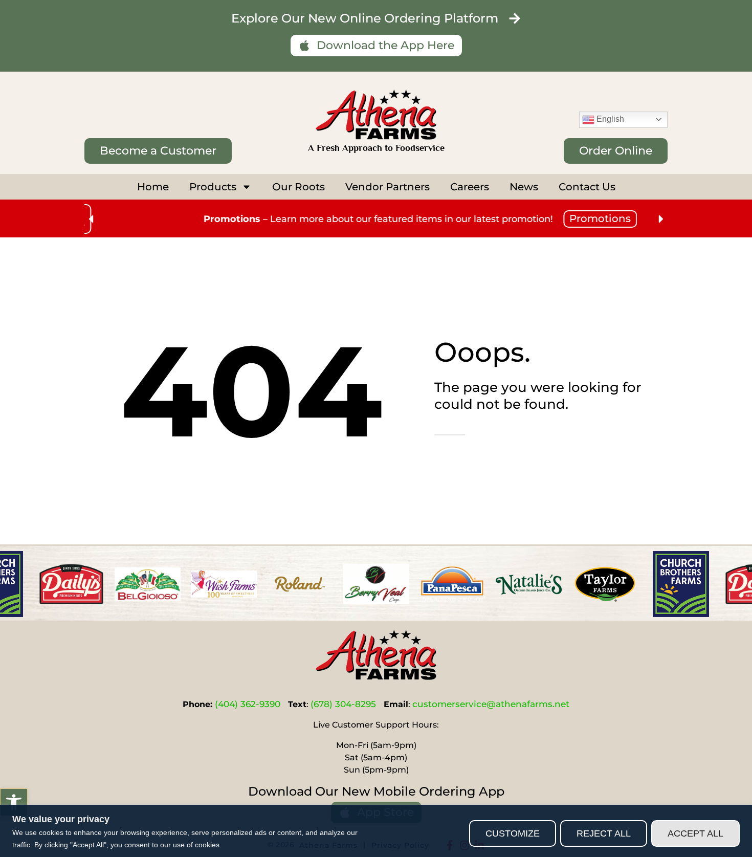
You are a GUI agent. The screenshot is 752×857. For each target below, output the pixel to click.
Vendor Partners (387, 187)
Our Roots (298, 187)
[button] (14, 802)
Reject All (604, 833)
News (524, 187)
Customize (512, 833)
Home (153, 187)
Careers (469, 187)
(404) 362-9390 (247, 704)
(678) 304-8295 (343, 704)
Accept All (695, 833)
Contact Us (587, 187)
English (609, 119)
